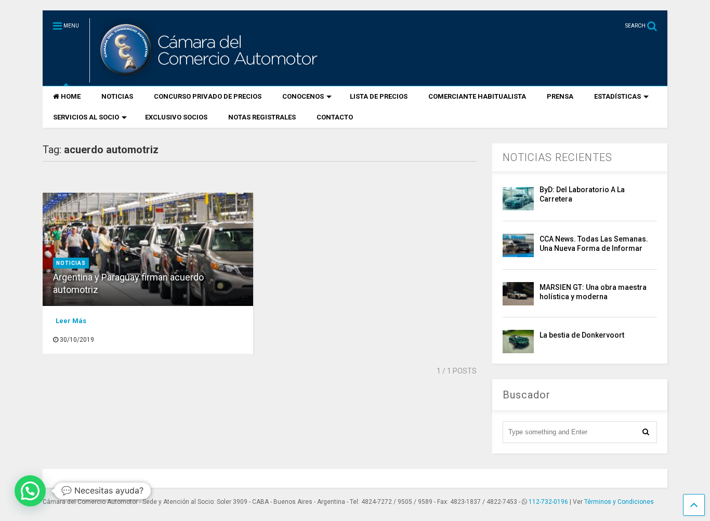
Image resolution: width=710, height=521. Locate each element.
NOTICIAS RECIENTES (557, 157)
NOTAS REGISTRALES (262, 117)
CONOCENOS (303, 96)
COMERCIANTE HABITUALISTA (477, 96)
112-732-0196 (548, 501)
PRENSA (560, 96)
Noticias (71, 263)
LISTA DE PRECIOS (378, 96)
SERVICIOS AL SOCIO (86, 117)
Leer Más (71, 321)
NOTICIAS (117, 96)
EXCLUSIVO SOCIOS (176, 117)
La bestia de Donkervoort (582, 335)
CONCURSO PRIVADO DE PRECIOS (207, 96)
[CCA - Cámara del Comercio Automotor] (207, 78)
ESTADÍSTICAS (617, 96)
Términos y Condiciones (619, 501)
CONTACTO (335, 117)
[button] (30, 490)
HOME (71, 96)
